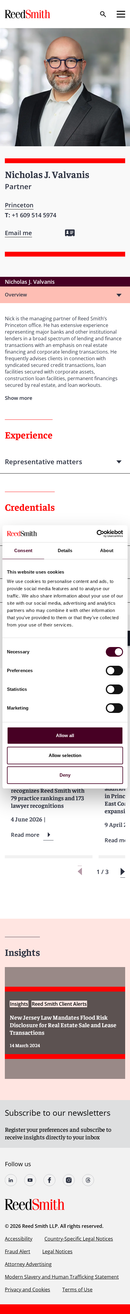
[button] (122, 872)
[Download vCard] (70, 232)
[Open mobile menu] (121, 14)
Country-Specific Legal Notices (78, 1238)
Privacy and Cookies (27, 1289)
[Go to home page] (28, 14)
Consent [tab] (23, 550)
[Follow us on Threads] (88, 1180)
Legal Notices (57, 1251)
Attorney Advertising (28, 1264)
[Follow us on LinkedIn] (11, 1180)
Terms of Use (77, 1289)
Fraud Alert (17, 1251)
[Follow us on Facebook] (50, 1180)
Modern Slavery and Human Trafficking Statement (62, 1277)
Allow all (65, 735)
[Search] (103, 14)
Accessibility (18, 1238)
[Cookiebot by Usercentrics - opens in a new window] (96, 534)
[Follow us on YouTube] (30, 1180)
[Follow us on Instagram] (69, 1180)
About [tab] (106, 550)
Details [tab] (65, 550)
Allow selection (65, 755)
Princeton (19, 205)
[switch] (114, 670)
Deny (65, 775)
